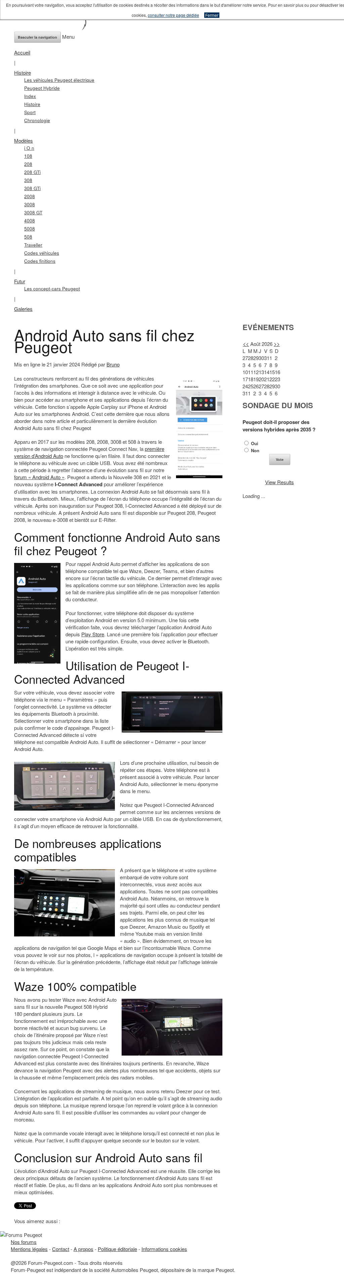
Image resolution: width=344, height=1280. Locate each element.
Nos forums (24, 1241)
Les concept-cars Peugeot (52, 288)
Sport (30, 112)
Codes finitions (39, 261)
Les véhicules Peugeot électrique (59, 80)
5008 (29, 228)
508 (28, 237)
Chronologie (37, 120)
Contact (60, 1248)
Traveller (33, 245)
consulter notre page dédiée (173, 15)
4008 (29, 220)
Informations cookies (164, 1248)
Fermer (211, 15)
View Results (279, 482)
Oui (254, 443)
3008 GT (33, 212)
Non (254, 450)
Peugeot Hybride (42, 88)
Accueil (22, 52)
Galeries (23, 308)
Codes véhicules (41, 253)
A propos (83, 1248)
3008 (29, 204)
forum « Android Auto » (39, 477)
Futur (19, 281)
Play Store (92, 634)
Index (30, 96)
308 (28, 180)
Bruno (113, 364)
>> (277, 343)
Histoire (22, 72)
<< (246, 343)
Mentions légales (29, 1248)
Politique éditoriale (117, 1248)
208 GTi (32, 172)
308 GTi (32, 188)
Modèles (23, 140)
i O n (29, 148)
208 (28, 164)
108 (28, 156)
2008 (29, 196)
